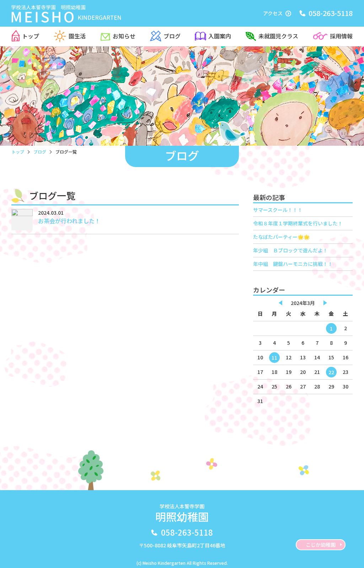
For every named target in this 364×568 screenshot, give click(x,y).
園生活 (77, 36)
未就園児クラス (278, 36)
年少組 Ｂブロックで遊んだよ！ (290, 250)
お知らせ (124, 36)
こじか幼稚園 (321, 544)
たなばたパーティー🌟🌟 (281, 236)
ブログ (172, 36)
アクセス (273, 13)
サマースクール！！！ (278, 209)
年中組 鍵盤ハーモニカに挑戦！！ (293, 263)
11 (274, 357)
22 (331, 372)
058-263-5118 (187, 532)
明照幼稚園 (182, 513)
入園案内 (219, 36)
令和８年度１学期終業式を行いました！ (298, 223)
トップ (30, 36)
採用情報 (341, 36)
